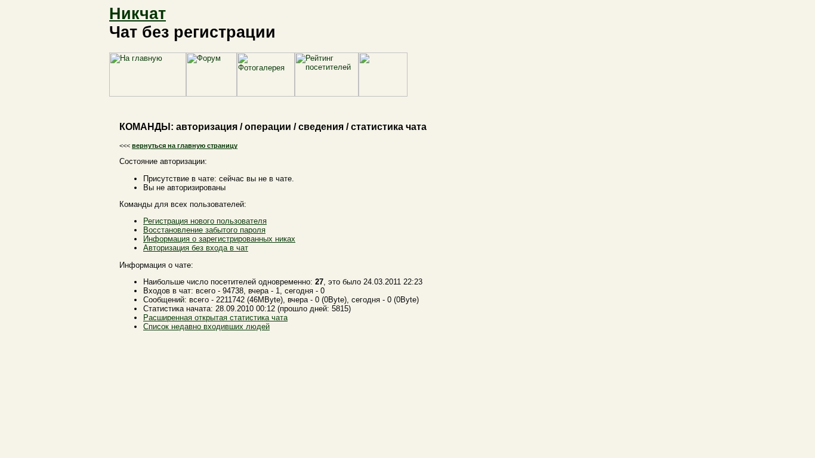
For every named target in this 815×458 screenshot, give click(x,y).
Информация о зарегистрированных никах (219, 238)
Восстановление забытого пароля (204, 229)
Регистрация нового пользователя (205, 220)
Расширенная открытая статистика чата (215, 317)
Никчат (137, 14)
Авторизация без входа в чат (195, 247)
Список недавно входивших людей (206, 326)
